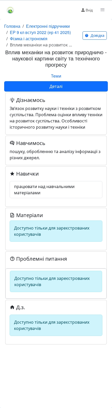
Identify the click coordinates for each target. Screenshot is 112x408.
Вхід (89, 9)
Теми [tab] (56, 76)
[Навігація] (102, 10)
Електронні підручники (48, 26)
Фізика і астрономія (28, 39)
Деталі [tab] (56, 86)
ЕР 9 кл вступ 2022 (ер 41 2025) (40, 32)
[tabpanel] (56, 218)
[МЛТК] (10, 10)
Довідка (97, 35)
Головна (12, 26)
